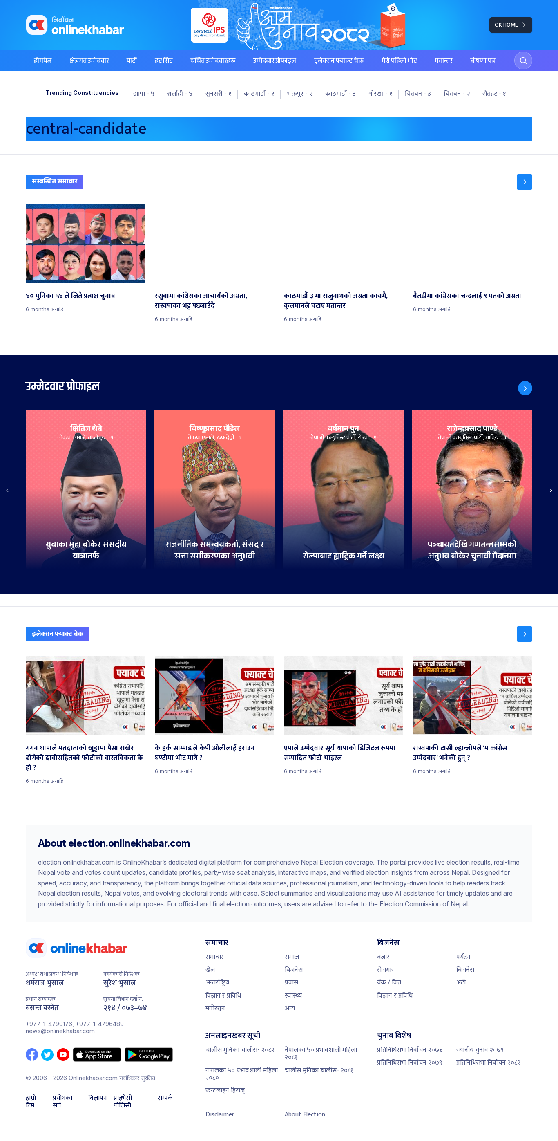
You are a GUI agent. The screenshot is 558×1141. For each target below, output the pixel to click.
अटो (461, 982)
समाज (292, 957)
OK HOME (506, 24)
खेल (210, 969)
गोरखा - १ (380, 94)
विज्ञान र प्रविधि (223, 995)
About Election (305, 1114)
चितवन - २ (457, 94)
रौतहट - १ (494, 94)
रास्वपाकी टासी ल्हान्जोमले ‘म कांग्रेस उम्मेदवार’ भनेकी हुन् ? (460, 753)
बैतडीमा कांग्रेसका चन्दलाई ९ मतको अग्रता (467, 296)
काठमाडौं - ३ (340, 94)
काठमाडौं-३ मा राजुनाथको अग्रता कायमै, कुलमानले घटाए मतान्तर (336, 301)
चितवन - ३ (418, 94)
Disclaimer (219, 1114)
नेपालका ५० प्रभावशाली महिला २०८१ (321, 1054)
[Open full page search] (523, 60)
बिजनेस (294, 969)
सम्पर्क (165, 1099)
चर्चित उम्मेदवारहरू (212, 61)
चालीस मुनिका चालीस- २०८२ (240, 1050)
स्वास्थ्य (293, 995)
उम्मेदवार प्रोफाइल (274, 61)
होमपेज (42, 61)
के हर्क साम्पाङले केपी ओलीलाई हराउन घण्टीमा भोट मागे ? (205, 753)
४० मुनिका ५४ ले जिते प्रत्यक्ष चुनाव (70, 296)
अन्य (290, 1008)
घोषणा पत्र (483, 61)
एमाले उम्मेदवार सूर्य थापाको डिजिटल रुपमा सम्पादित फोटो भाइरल (339, 753)
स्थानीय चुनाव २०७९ (480, 1050)
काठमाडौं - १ (259, 94)
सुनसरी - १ (218, 94)
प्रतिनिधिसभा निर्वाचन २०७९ (409, 1062)
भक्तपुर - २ (299, 94)
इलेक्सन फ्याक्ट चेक (339, 61)
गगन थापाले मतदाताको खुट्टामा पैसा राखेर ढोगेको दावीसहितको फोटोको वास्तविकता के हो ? (84, 757)
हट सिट (163, 61)
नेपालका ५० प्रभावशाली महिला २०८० (241, 1074)
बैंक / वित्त (389, 982)
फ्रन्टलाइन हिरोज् (225, 1090)
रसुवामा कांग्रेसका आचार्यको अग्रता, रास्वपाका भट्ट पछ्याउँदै (201, 301)
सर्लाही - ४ (180, 94)
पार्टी (132, 61)
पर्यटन (463, 957)
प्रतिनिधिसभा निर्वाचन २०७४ (410, 1050)
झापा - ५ (143, 94)
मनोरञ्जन (215, 1008)
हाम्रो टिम (31, 1102)
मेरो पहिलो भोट (399, 61)
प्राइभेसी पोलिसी (123, 1102)
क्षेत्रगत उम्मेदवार (89, 61)
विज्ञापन (97, 1099)
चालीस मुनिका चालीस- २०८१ (319, 1070)
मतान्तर (443, 61)
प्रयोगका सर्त (62, 1102)
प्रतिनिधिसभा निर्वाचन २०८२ (488, 1062)
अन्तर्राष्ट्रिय (217, 982)
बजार (383, 957)
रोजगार (385, 969)
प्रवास (291, 982)
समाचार (214, 957)
